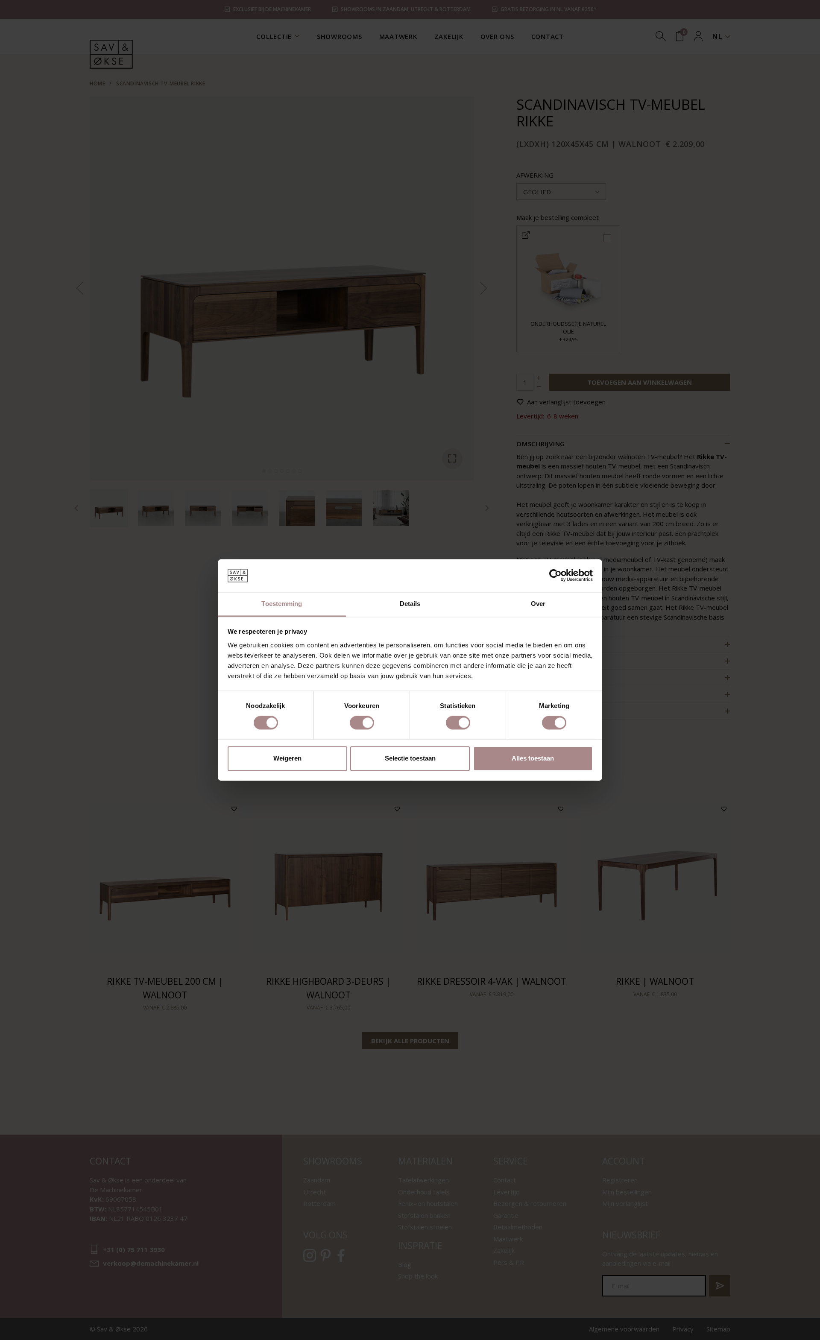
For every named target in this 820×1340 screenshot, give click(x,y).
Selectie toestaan (410, 758)
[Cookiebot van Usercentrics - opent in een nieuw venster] (555, 575)
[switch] (362, 723)
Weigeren (287, 758)
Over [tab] (538, 603)
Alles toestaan (533, 758)
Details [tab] (410, 603)
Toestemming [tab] (281, 603)
